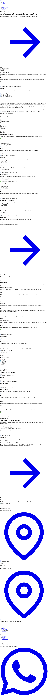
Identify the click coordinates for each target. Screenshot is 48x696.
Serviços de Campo (5, 639)
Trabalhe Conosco (5, 7)
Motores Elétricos (4, 636)
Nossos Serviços (2, 66)
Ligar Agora (2, 511)
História (3, 6)
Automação (4, 638)
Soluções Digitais (4, 629)
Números (3, 3)
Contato (3, 9)
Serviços (3, 628)
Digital (3, 5)
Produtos (3, 4)
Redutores (3, 637)
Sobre (3, 2)
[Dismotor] (2, 619)
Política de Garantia (5, 630)
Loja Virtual (4, 8)
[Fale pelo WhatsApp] (24, 695)
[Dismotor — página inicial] (2, 0)
